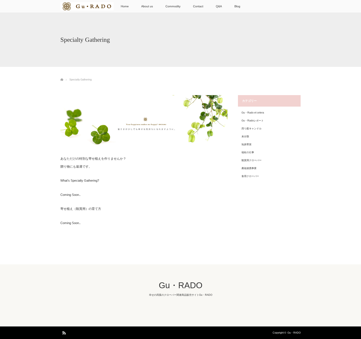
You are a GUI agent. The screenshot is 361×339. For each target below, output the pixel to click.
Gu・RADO (180, 285)
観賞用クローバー (252, 160)
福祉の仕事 (248, 152)
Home (125, 6)
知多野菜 (247, 144)
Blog (237, 6)
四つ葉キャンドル (252, 128)
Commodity (172, 6)
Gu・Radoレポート (253, 120)
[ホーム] (61, 74)
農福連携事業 (249, 168)
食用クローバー (250, 176)
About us (147, 6)
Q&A (219, 6)
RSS (63, 332)
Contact (198, 6)
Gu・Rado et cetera (253, 112)
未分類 (245, 136)
